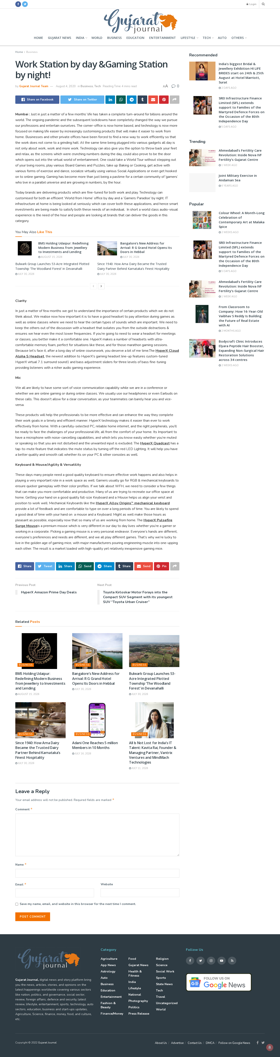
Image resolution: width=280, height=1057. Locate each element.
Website (107, 884)
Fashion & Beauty (108, 1005)
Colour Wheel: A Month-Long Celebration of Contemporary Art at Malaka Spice (242, 220)
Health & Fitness (135, 973)
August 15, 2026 (51, 257)
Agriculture (109, 959)
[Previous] (93, 286)
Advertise (177, 1043)
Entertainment (162, 38)
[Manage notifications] (269, 1047)
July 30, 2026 (130, 257)
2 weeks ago (230, 232)
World (96, 38)
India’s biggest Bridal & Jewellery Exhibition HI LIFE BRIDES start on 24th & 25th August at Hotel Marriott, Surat (241, 73)
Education (135, 38)
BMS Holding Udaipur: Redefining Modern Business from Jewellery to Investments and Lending (63, 247)
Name (21, 864)
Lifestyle (188, 38)
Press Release (138, 1014)
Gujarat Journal (47, 1042)
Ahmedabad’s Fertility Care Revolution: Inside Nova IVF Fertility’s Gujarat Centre (240, 155)
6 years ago (229, 185)
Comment (24, 809)
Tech (207, 38)
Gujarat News (59, 38)
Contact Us (195, 1043)
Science (161, 965)
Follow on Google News (234, 1043)
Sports (161, 978)
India (80, 38)
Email (20, 884)
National (134, 995)
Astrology (108, 971)
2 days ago (228, 88)
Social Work (165, 971)
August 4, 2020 (66, 86)
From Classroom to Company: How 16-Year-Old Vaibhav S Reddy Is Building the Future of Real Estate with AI (241, 316)
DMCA (210, 1043)
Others (237, 38)
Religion (162, 959)
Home (38, 38)
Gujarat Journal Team (33, 86)
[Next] (101, 286)
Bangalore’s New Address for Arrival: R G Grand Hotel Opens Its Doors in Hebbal (146, 247)
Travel (160, 997)
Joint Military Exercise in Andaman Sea (238, 177)
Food (132, 959)
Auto (222, 38)
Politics (133, 1007)
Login (252, 4)
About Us (161, 1043)
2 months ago (231, 331)
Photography (138, 1001)
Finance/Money (112, 1014)
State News (164, 984)
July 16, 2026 (82, 753)
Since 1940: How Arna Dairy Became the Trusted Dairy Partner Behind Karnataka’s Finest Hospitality (37, 750)
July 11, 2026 (139, 768)
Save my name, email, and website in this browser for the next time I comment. (78, 904)
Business (114, 38)
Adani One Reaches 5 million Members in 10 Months (95, 745)
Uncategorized (167, 1003)
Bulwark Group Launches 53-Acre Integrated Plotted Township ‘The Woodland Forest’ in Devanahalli (152, 681)
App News (108, 965)
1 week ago (229, 165)
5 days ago (228, 126)
